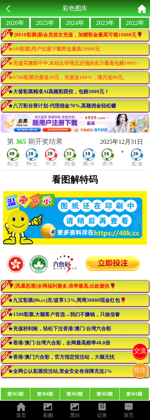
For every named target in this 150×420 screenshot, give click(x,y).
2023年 (105, 23)
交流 (140, 351)
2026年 (15, 23)
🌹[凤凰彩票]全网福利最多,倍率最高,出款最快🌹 (62, 286)
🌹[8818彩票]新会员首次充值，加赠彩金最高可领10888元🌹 (75, 35)
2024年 (75, 23)
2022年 (135, 23)
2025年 (45, 23)
